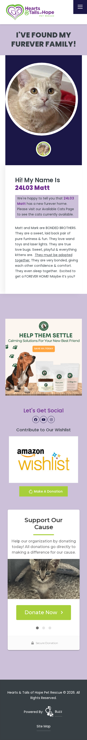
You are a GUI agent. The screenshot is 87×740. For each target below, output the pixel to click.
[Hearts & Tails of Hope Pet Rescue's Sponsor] (43, 357)
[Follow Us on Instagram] (51, 419)
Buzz (58, 711)
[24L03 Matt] (41, 99)
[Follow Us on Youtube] (43, 419)
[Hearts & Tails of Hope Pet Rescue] (31, 12)
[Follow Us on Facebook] (36, 419)
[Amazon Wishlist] (43, 459)
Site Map (44, 726)
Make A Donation (48, 491)
